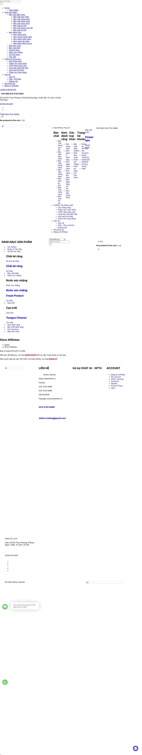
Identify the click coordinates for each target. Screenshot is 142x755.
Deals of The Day (14, 249)
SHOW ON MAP (6, 104)
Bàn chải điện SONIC (76, 147)
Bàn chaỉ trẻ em (19, 30)
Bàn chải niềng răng (21, 21)
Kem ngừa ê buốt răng (22, 37)
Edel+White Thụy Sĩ (61, 128)
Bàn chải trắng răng (21, 19)
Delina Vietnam (49, 375)
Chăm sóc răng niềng (18, 72)
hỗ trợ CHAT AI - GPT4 (87, 368)
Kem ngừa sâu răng (21, 41)
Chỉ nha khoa (14, 54)
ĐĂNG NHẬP (30, 355)
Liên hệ (7, 74)
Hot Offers (11, 247)
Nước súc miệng (16, 52)
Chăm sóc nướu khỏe (18, 63)
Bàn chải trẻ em (59, 199)
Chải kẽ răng (14, 50)
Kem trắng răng (19, 34)
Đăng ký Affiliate (11, 86)
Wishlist (85, 162)
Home (6, 8)
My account (116, 377)
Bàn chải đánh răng (17, 14)
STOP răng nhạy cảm (18, 66)
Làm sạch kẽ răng (16, 70)
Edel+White (13, 10)
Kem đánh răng (15, 32)
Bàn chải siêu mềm (21, 17)
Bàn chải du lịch (20, 26)
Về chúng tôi (9, 83)
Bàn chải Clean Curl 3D (23, 28)
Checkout (115, 381)
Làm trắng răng (15, 61)
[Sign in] (97, 239)
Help (84, 168)
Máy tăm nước (15, 46)
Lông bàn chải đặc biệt (18, 68)
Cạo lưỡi (12, 57)
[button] (1, 116)
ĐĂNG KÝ (53, 359)
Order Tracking (117, 379)
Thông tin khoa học (12, 59)
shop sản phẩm (10, 12)
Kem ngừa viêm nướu (22, 39)
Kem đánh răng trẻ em (22, 43)
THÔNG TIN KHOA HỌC (63, 205)
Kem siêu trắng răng (68, 194)
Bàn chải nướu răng (21, 23)
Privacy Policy (85, 165)
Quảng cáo (13, 81)
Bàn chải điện (14, 48)
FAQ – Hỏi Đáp (15, 79)
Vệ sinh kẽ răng (13, 251)
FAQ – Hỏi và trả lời (66, 225)
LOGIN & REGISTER (8, 90)
